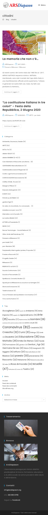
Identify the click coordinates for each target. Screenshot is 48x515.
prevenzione (36, 356)
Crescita (10, 332)
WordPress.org (7, 388)
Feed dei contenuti (9, 383)
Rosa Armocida (21, 364)
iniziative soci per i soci (10, 210)
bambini (37, 319)
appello (16, 315)
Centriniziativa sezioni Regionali (13, 170)
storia (20, 369)
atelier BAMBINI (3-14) (10, 158)
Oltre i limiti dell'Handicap (11, 234)
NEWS (4, 226)
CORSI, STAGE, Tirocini (10, 182)
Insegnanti (39, 348)
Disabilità (12, 336)
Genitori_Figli (36, 344)
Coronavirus (16, 327)
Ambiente (32, 311)
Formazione (12, 345)
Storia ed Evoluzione (9, 287)
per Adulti (37, 115)
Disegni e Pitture (8, 186)
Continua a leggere (12, 91)
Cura (24, 332)
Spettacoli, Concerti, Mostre (12, 278)
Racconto (9, 359)
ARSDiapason (9, 64)
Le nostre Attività (8, 218)
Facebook (16, 500)
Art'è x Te (5, 150)
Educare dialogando (10, 190)
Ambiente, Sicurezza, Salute (12, 141)
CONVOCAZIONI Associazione (13, 178)
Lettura (19, 351)
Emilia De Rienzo (28, 340)
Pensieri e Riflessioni (11, 67)
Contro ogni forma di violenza (13, 174)
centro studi (31, 323)
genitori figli (6, 202)
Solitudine (13, 369)
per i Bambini (7, 246)
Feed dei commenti (9, 386)
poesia (22, 355)
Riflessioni (22, 67)
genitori (23, 345)
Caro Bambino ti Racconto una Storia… (16, 162)
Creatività (36, 327)
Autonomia (24, 319)
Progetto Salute (8, 258)
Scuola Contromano (9, 270)
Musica (8, 355)
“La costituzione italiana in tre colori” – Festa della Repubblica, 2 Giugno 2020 (23, 106)
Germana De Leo (12, 348)
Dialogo (34, 332)
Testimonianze (7, 291)
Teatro (28, 369)
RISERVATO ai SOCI (9, 266)
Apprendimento (28, 315)
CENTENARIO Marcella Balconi (13, 166)
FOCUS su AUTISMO (9, 198)
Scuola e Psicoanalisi (10, 275)
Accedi (5, 381)
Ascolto (13, 319)
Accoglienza (10, 310)
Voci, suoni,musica (9, 299)
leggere (7, 351)
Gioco (28, 348)
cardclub (6, 323)
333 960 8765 (13, 495)
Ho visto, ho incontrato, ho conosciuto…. (16, 206)
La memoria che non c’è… (20, 59)
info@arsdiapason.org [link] (12, 490)
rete (7, 364)
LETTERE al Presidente (10, 222)
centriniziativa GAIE (17, 323)
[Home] (3, 19)
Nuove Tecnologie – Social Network (15, 230)
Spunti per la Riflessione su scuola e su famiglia (19, 283)
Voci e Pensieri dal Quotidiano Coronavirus (18, 295)
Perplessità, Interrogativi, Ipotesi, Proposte (17, 250)
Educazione (29, 336)
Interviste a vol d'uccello (11, 214)
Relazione (24, 359)
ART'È (31, 115)
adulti (22, 311)
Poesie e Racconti (9, 254)
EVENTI (4, 194)
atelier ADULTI (7, 154)
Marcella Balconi (33, 352)
